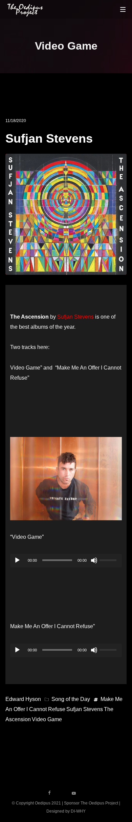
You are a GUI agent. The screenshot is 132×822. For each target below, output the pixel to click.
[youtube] (74, 795)
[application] (66, 560)
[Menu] (122, 9)
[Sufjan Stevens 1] (66, 479)
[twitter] (62, 793)
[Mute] (94, 560)
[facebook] (49, 793)
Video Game (47, 719)
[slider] (109, 559)
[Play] (17, 560)
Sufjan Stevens (49, 138)
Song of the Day (70, 699)
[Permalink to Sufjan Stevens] (66, 269)
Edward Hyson (23, 699)
